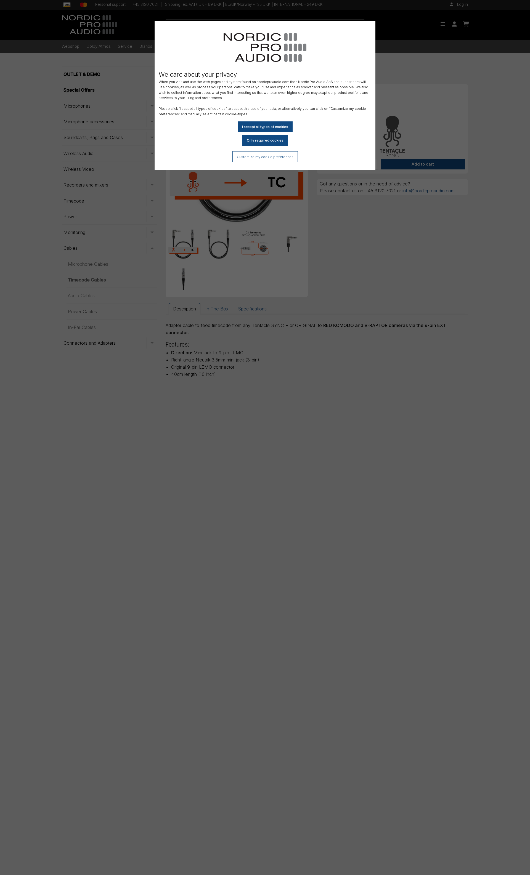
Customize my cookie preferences (265, 157)
